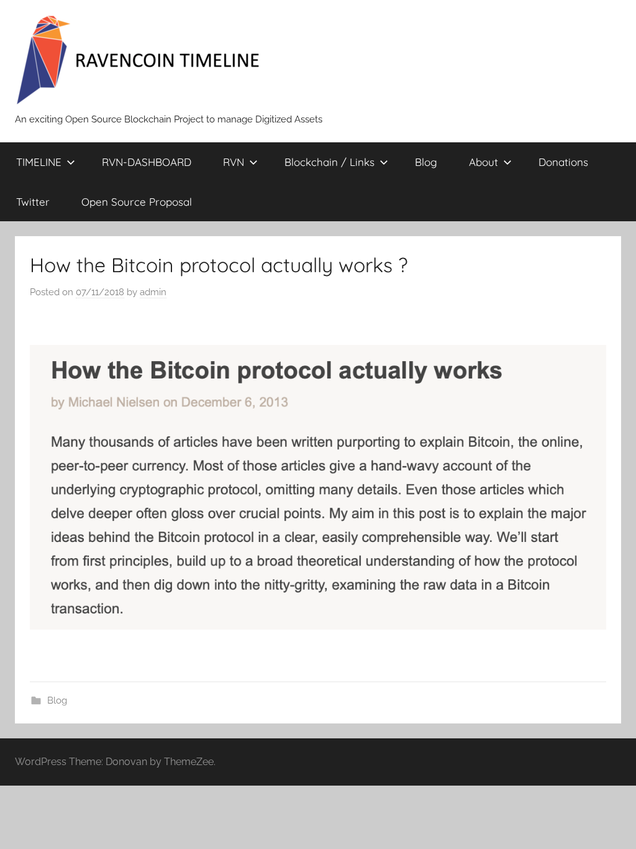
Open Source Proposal (136, 201)
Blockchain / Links (329, 161)
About (483, 161)
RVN (233, 161)
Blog (426, 161)
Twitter (33, 201)
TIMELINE (38, 161)
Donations (563, 161)
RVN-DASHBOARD (146, 161)
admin (153, 292)
